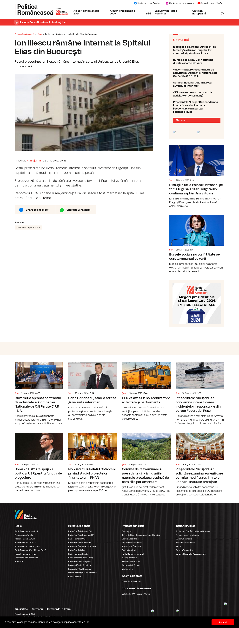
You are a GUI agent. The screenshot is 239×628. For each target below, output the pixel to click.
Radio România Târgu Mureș (80, 558)
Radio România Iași (76, 550)
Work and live (127, 569)
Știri (148, 13)
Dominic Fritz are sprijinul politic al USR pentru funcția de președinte (39, 460)
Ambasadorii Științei (131, 565)
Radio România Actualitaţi (26, 531)
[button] (90, 622)
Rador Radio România (131, 581)
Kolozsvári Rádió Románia (79, 569)
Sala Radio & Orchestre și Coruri (136, 594)
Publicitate (21, 609)
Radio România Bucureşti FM (81, 535)
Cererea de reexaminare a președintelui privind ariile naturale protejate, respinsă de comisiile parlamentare (146, 463)
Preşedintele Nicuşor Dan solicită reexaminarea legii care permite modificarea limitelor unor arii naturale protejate (200, 463)
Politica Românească (24, 34)
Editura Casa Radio (130, 539)
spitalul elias (34, 227)
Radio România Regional (133, 554)
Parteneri (37, 609)
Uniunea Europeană (199, 12)
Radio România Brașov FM (80, 531)
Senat (178, 546)
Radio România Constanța (80, 543)
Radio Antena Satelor (24, 535)
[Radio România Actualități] (41, 9)
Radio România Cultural (25, 539)
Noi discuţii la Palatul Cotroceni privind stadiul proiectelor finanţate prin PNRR (92, 460)
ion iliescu (21, 227)
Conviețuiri (127, 531)
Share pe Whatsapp (78, 210)
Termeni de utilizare (59, 609)
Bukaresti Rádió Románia (79, 565)
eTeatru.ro (19, 562)
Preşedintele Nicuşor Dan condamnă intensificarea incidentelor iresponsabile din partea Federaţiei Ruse (196, 107)
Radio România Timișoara (79, 562)
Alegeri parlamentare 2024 (86, 12)
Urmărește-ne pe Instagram (181, 3)
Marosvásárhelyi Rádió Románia (82, 573)
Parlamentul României (185, 543)
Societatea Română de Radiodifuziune (193, 531)
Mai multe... (181, 120)
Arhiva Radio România (132, 543)
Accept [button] (223, 622)
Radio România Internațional (27, 546)
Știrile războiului (129, 550)
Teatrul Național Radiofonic (26, 558)
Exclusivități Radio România (166, 12)
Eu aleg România (129, 558)
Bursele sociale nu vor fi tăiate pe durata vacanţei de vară (196, 61)
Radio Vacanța (74, 577)
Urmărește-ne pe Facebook (150, 3)
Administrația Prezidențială (187, 535)
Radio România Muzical (25, 543)
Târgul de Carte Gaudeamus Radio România (141, 535)
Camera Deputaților (184, 550)
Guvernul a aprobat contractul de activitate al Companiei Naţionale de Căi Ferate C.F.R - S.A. (196, 72)
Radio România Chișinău (25, 554)
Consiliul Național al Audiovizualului (191, 554)
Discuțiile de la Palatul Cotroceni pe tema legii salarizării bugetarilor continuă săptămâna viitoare (196, 50)
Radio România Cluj (77, 539)
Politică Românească (131, 546)
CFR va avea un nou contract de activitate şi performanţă (196, 94)
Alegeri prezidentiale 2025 (122, 12)
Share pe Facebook (37, 210)
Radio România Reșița (78, 554)
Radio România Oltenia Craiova (82, 546)
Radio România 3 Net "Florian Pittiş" (30, 550)
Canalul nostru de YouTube (212, 3)
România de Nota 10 (131, 562)
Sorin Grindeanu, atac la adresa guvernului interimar (196, 84)
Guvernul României (184, 539)
